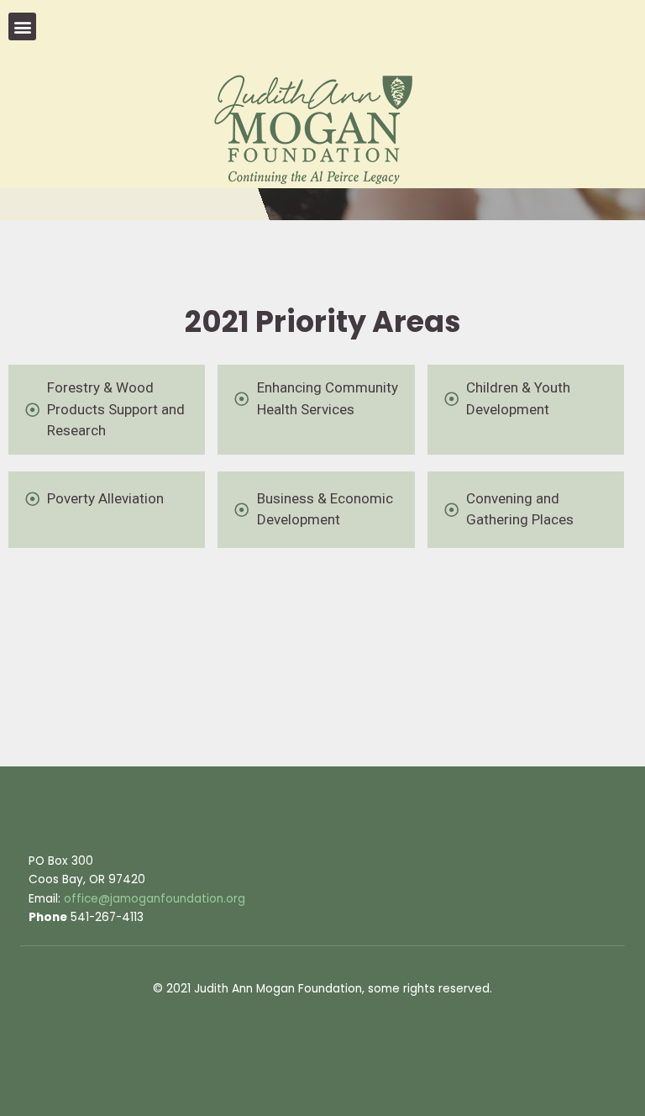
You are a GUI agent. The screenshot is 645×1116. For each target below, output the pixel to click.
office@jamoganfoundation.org (154, 899)
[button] (22, 26)
